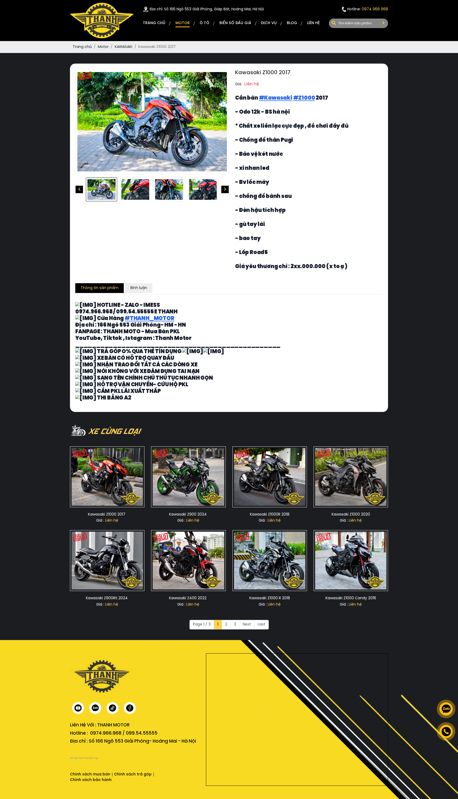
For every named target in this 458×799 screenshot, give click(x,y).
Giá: (238, 84)
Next (247, 625)
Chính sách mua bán (90, 774)
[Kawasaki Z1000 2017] (101, 189)
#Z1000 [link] (304, 98)
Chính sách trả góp (133, 774)
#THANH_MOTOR (149, 318)
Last (261, 625)
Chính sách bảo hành (91, 780)
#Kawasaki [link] (275, 98)
